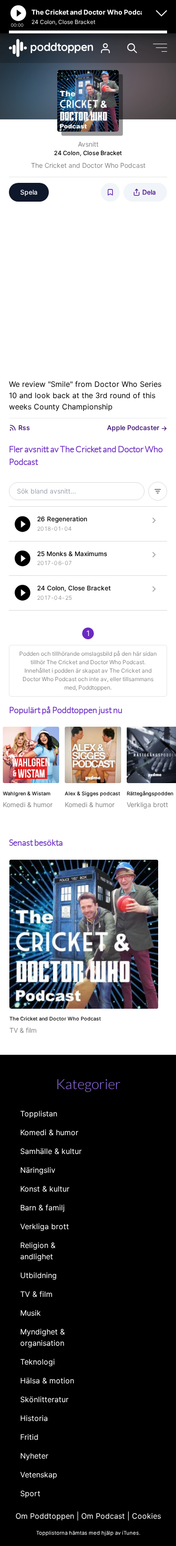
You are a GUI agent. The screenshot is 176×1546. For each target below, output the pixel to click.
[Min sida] (105, 48)
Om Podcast (103, 1516)
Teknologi (37, 1361)
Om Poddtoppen (44, 1516)
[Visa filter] (157, 491)
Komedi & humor (49, 1132)
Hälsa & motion (47, 1380)
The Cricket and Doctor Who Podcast (88, 165)
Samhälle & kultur (51, 1151)
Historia (34, 1418)
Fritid (29, 1437)
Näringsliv (37, 1170)
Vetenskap (38, 1474)
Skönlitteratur (44, 1399)
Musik (30, 1313)
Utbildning (38, 1275)
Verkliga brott (44, 1226)
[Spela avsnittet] (22, 524)
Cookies (146, 1516)
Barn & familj (42, 1207)
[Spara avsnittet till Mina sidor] (110, 192)
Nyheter (34, 1455)
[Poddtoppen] (51, 48)
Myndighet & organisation (42, 1337)
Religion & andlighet (37, 1250)
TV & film (36, 1294)
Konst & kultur (44, 1188)
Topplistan (38, 1113)
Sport (30, 1493)
